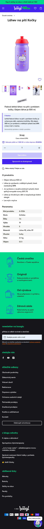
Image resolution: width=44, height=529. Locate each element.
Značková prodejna (9, 407)
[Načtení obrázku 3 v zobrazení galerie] (21, 88)
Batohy (5, 481)
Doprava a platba (9, 392)
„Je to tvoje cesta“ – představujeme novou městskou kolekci (19, 449)
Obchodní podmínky (10, 372)
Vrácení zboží (7, 382)
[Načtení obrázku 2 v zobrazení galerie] (13, 90)
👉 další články (8, 462)
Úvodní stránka (7, 15)
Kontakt (5, 417)
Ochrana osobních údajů (12, 397)
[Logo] (22, 8)
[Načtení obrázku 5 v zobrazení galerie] (36, 90)
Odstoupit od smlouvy (22, 423)
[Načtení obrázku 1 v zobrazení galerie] (5, 88)
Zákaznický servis (8, 377)
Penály (4, 491)
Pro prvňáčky (7, 496)
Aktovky (5, 476)
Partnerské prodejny (10, 402)
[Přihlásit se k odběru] (39, 337)
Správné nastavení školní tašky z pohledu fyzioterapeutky (18, 456)
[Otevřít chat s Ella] (38, 523)
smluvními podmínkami (14, 343)
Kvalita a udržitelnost (10, 412)
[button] (41, 8)
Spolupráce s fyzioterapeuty (13, 443)
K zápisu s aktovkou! (10, 438)
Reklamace (6, 387)
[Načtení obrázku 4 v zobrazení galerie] (28, 88)
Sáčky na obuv (8, 486)
